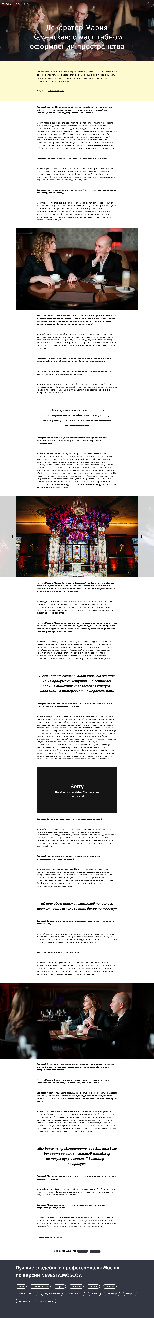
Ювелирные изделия (46, 1301)
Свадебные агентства (52, 1294)
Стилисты (94, 1294)
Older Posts (77, 1312)
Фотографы (130, 1294)
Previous (12, 536)
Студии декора (112, 1294)
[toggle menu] (3, 4)
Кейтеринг (93, 1287)
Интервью (78, 53)
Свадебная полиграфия (27, 1294)
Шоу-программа (24, 1301)
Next (142, 536)
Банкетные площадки (40, 1287)
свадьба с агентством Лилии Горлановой (56, 719)
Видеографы (76, 1287)
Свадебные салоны (75, 1294)
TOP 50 (21, 1287)
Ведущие (60, 1287)
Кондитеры (110, 1287)
